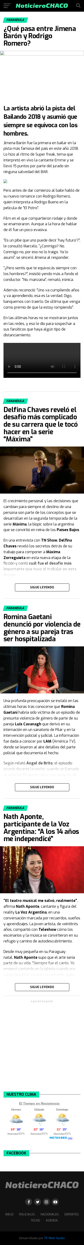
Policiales (27, 1214)
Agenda (52, 1220)
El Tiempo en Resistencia (39, 1103)
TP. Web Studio (54, 1238)
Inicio (9, 1214)
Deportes (71, 1214)
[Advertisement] (42, 1046)
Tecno (35, 1220)
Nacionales (50, 1214)
